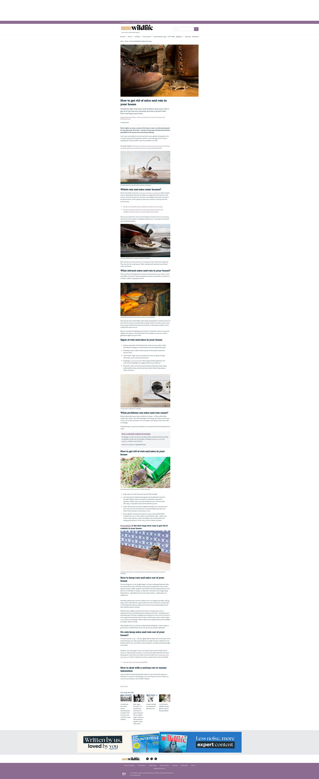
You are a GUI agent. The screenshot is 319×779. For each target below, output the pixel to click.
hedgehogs (154, 439)
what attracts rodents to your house (144, 146)
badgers (124, 441)
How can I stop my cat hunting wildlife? (135, 662)
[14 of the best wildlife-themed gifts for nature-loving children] (164, 698)
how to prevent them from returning (141, 148)
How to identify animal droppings (136, 434)
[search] (196, 29)
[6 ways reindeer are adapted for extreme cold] (151, 698)
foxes (160, 439)
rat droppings (135, 361)
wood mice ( (149, 193)
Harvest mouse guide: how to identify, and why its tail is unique (143, 207)
